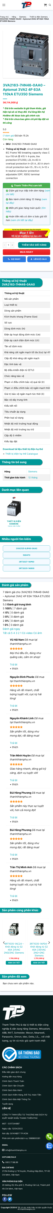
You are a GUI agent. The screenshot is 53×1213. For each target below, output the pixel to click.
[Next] (49, 943)
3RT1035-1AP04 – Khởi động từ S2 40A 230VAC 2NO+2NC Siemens (39, 949)
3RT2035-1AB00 (26, 568)
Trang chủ (4, 17)
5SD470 (26, 555)
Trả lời (13, 664)
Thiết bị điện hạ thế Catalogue (21, 453)
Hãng (14, 17)
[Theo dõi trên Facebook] (4, 1199)
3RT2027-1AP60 (26, 562)
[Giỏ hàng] (45, 5)
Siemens (22, 17)
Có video (27, 633)
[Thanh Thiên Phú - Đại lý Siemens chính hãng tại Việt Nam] (27, 5)
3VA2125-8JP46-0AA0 (26, 548)
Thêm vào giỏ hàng (34, 245)
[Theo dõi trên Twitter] (9, 1199)
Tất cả (6, 633)
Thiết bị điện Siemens (39, 17)
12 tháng (32, 477)
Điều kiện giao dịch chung (13, 1072)
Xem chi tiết (14, 963)
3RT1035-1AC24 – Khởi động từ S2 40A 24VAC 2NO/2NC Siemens (14, 948)
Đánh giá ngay (11, 628)
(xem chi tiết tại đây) (22, 220)
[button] (4, 4)
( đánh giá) (9, 135)
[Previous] (4, 943)
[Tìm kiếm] (50, 5)
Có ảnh (37, 633)
